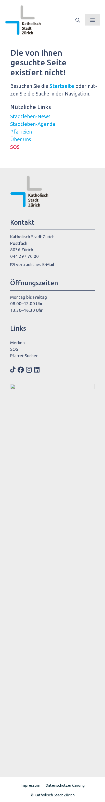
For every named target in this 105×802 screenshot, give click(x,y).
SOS (15, 147)
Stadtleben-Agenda (32, 124)
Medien (17, 342)
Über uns (20, 139)
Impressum (30, 785)
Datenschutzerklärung (65, 785)
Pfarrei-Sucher (24, 355)
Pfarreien (21, 132)
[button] (77, 20)
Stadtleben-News (30, 116)
